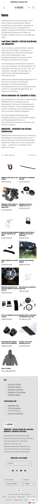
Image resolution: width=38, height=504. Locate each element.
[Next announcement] (34, 2)
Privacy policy (12, 496)
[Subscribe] (29, 463)
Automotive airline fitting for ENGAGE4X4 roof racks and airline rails (26, 234)
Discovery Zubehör (14, 384)
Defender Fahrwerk (14, 387)
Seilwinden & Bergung (15, 389)
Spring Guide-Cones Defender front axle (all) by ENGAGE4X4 (9, 342)
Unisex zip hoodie (6, 368)
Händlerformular (13, 405)
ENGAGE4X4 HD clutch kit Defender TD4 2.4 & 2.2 (25, 205)
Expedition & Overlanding (16, 392)
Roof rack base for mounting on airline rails (27, 287)
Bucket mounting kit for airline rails (9, 261)
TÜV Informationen (14, 408)
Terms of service (31, 496)
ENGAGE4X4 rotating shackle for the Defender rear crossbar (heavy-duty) (9, 206)
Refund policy (21, 496)
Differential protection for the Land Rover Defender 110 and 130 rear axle (10, 288)
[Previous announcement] (3, 2)
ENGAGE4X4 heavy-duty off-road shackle (9, 178)
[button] (4, 7)
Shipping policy (18, 499)
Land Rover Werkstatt (15, 413)
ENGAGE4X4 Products (18, 494)
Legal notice (9, 499)
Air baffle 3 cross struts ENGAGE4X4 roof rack (25, 342)
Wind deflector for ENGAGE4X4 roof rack (27, 178)
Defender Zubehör (14, 395)
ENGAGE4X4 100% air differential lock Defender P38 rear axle (27, 316)
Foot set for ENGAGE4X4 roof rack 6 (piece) (10, 316)
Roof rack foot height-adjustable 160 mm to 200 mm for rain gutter (10, 234)
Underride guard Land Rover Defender (26, 261)
